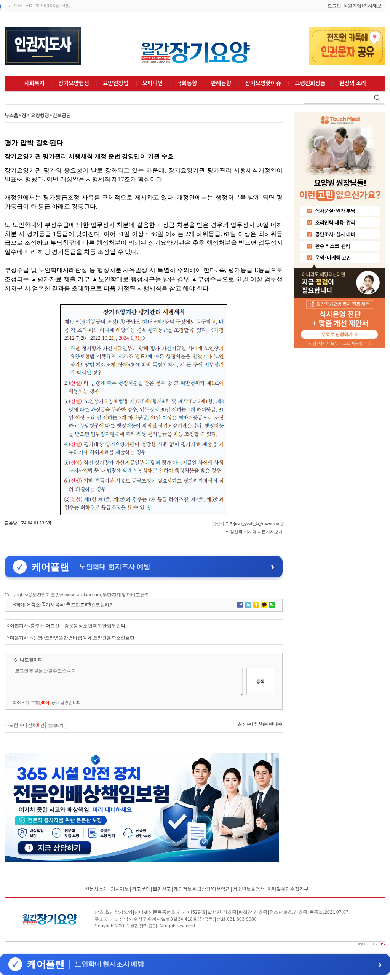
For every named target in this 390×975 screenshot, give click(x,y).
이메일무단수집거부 (287, 889)
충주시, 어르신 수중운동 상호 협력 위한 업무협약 (77, 625)
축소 (35, 604)
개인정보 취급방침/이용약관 (202, 889)
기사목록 (55, 604)
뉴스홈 (11, 115)
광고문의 (140, 889)
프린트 (78, 604)
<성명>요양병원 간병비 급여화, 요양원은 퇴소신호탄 (82, 637)
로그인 (334, 5)
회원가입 (352, 5)
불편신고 (162, 889)
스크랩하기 (102, 604)
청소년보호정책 (249, 889)
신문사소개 (96, 889)
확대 (20, 604)
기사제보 (372, 5)
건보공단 (62, 115)
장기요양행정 (35, 115)
